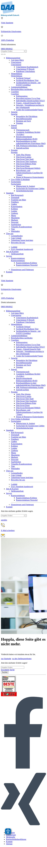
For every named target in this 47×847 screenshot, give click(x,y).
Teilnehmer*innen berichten (22, 240)
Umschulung (16, 62)
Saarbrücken (16, 224)
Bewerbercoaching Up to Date (28, 98)
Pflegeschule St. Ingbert (25, 186)
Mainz (13, 215)
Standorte (10, 193)
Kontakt (9, 272)
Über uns (9, 233)
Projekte (14, 150)
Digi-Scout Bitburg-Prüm (26, 164)
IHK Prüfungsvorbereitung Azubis (29, 146)
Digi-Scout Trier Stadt (24, 159)
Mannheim (15, 218)
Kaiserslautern (16, 206)
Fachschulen (16, 182)
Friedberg (15, 202)
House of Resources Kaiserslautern (30, 177)
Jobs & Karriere (12, 252)
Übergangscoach (22, 130)
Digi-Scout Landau (23, 157)
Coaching (15, 92)
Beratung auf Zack (23, 121)
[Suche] (2, 54)
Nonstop (19, 123)
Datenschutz (11, 835)
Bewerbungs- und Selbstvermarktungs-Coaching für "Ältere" (29, 172)
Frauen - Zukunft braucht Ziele (28, 103)
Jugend (14, 125)
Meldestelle (10, 837)
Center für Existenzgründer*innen (29, 110)
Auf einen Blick (17, 60)
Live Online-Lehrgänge (20, 179)
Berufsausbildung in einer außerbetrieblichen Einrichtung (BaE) (31, 142)
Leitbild (14, 247)
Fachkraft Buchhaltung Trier (27, 80)
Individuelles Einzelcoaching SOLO (30, 101)
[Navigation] (5, 54)
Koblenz (14, 209)
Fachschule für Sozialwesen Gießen (30, 188)
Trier (13, 229)
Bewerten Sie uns (18, 242)
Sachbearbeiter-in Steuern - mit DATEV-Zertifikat (28, 84)
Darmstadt (15, 197)
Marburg (14, 220)
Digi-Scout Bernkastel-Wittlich (28, 168)
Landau (14, 211)
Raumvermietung (18, 258)
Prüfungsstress (21, 96)
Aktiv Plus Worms (23, 155)
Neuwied (14, 222)
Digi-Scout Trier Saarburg (26, 161)
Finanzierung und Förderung (22, 270)
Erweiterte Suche (8, 670)
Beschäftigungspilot (24, 119)
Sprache (14, 112)
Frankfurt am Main (18, 200)
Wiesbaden (15, 231)
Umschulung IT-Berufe (25, 69)
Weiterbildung (16, 74)
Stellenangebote (17, 254)
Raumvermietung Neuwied (26, 265)
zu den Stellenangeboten (21, 659)
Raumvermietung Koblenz (26, 263)
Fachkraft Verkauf (23, 78)
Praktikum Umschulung (25, 71)
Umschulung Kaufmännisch (27, 67)
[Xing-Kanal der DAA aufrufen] (23, 828)
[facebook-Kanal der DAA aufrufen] (23, 768)
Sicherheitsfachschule (24, 191)
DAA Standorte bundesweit (22, 249)
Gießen (14, 204)
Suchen (5, 672)
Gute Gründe (16, 238)
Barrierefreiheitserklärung (16, 839)
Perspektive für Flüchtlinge (26, 116)
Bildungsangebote (13, 58)
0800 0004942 (7, 49)
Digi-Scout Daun (23, 166)
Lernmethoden (17, 236)
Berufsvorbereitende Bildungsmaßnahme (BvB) (26, 138)
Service (9, 256)
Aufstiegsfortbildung (19, 87)
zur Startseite (6, 659)
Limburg (14, 213)
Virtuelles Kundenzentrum (21, 227)
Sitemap (9, 844)
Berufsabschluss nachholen (21, 89)
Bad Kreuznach (17, 195)
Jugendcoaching (22, 148)
